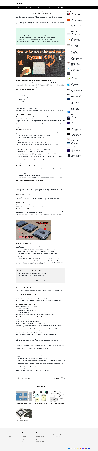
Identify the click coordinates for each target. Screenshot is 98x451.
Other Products (60, 7)
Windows (49, 7)
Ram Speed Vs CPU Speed (41, 403)
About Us (23, 434)
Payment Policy (38, 438)
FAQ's (79, 7)
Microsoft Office (29, 7)
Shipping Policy (39, 434)
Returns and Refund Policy (40, 436)
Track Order (24, 439)
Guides (71, 7)
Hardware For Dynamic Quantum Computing (24, 404)
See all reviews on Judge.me (22, 1)
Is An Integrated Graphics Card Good (24, 421)
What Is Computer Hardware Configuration (57, 404)
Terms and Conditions (40, 441)
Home (19, 7)
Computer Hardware (40, 11)
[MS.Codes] (19, 4)
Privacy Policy (38, 439)
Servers (39, 7)
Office (72, 13)
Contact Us (24, 436)
